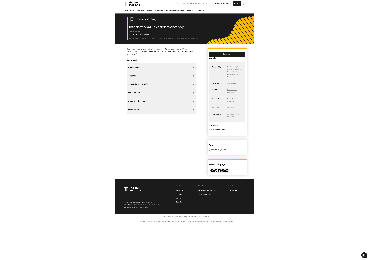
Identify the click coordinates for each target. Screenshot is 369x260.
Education (140, 11)
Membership (129, 11)
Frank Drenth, (232, 67)
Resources (159, 11)
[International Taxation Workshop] (223, 172)
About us (190, 11)
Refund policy (205, 216)
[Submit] (178, 3)
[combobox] (194, 3)
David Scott (231, 77)
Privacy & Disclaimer (167, 216)
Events (149, 11)
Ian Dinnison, (235, 72)
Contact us (200, 11)
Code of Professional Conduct (182, 216)
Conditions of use (196, 216)
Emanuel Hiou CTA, (233, 74)
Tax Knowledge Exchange (175, 11)
